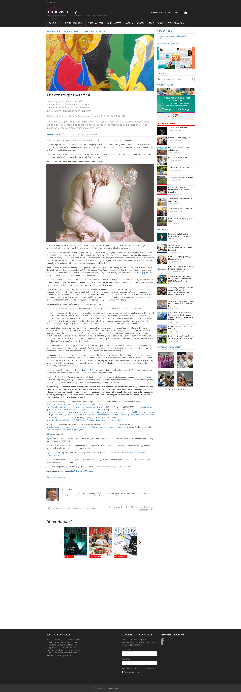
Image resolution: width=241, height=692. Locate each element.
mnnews (61, 11)
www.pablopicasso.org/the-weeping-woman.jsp (65, 404)
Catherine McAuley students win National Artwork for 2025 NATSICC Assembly (180, 278)
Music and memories (177, 157)
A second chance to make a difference (180, 199)
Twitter (79, 471)
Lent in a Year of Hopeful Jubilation (179, 148)
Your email (126, 659)
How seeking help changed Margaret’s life (180, 257)
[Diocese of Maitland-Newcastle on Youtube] (185, 12)
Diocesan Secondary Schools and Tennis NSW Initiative (180, 337)
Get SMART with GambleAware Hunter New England (180, 247)
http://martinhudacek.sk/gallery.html (69, 429)
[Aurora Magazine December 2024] (100, 541)
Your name (126, 649)
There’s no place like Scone (180, 208)
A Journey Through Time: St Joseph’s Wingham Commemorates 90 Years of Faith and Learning (180, 291)
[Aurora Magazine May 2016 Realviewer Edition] (176, 58)
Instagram (90, 471)
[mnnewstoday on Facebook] (181, 12)
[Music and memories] (166, 360)
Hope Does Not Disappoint (179, 137)
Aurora (61, 477)
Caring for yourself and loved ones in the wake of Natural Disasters (181, 303)
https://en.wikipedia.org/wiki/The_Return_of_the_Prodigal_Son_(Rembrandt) (76, 407)
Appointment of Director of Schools (180, 327)
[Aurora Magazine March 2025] (75, 541)
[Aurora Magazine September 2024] (125, 541)
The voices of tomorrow (178, 167)
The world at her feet (177, 127)
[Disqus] (100, 594)
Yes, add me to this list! (133, 672)
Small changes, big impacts (180, 177)
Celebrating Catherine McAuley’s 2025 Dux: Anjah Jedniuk (179, 236)
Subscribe (127, 677)
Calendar (51, 3)
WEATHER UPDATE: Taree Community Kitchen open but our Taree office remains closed (180, 316)
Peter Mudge (68, 490)
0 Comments (94, 134)
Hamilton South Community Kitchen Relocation (181, 267)
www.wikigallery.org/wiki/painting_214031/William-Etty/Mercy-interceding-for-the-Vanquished (83, 420)
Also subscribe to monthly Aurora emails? (138, 668)
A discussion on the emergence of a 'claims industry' (178, 189)
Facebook (71, 471)
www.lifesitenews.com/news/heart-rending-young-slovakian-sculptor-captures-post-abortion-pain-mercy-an (90, 427)
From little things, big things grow (181, 219)
